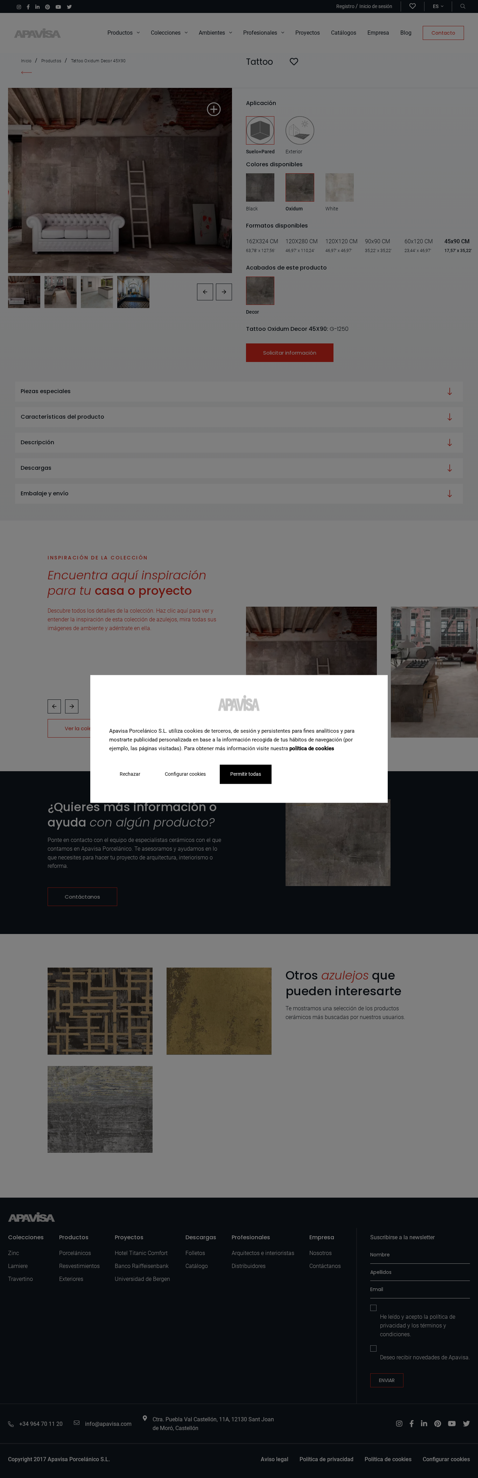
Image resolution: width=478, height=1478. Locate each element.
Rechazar (130, 774)
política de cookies (311, 748)
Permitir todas (245, 774)
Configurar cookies (185, 774)
